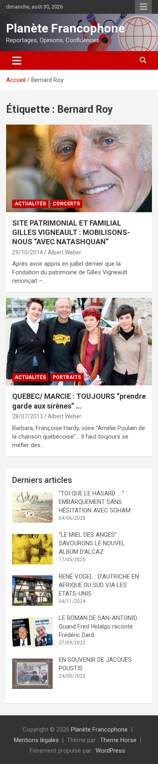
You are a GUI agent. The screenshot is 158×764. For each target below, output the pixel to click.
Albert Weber (64, 252)
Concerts (66, 204)
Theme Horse (118, 740)
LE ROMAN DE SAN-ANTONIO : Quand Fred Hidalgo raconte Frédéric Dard (100, 626)
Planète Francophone (65, 28)
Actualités (30, 204)
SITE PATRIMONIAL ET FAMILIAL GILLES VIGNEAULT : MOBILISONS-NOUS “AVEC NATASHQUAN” (71, 232)
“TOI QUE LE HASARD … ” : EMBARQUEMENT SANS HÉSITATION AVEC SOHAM (94, 502)
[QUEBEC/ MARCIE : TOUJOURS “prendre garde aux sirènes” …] (79, 342)
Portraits (67, 377)
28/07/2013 (27, 416)
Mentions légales (36, 740)
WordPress (110, 750)
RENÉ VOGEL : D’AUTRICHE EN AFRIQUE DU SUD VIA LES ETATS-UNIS (99, 585)
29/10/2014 (27, 252)
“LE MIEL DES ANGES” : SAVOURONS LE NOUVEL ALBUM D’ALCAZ (92, 543)
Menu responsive (143, 7)
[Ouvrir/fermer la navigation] (17, 60)
